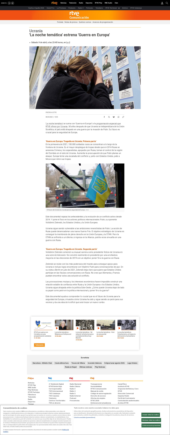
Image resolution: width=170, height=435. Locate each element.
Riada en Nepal (71, 367)
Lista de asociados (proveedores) (84, 417)
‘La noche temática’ (54, 123)
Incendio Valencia (95, 363)
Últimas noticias (85, 367)
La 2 (68, 42)
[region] (85, 420)
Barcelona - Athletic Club (42, 363)
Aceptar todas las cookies (150, 414)
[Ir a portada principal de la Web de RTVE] (37, 378)
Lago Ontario (132, 363)
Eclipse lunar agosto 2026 (114, 363)
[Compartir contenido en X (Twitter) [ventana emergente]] (109, 116)
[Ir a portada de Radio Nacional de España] (79, 378)
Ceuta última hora (61, 363)
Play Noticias (100, 367)
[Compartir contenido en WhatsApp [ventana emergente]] (118, 116)
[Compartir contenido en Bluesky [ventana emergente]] (113, 116)
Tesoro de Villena (78, 363)
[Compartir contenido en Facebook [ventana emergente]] (104, 116)
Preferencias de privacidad (151, 425)
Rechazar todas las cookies (151, 420)
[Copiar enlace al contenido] (123, 116)
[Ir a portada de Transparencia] (116, 378)
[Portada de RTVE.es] (54, 3)
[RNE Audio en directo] (12, 3)
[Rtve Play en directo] (9, 3)
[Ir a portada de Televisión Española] (58, 378)
